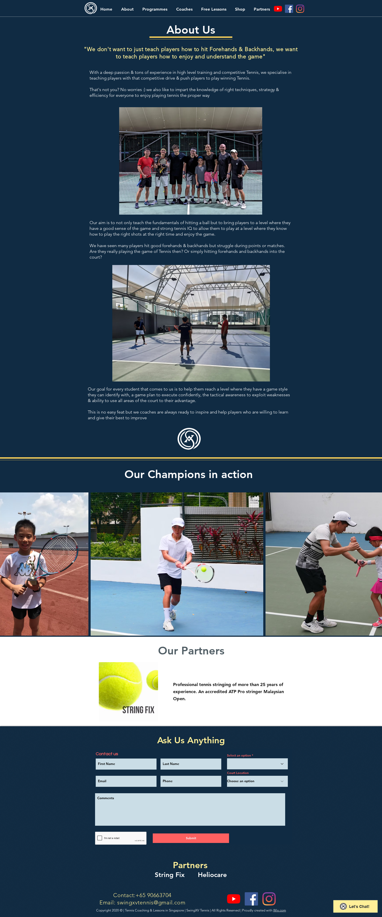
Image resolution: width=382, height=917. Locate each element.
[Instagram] (300, 9)
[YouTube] (278, 9)
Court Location (238, 772)
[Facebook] (289, 9)
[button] (127, 9)
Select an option (239, 755)
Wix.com (279, 910)
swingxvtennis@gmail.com (151, 902)
